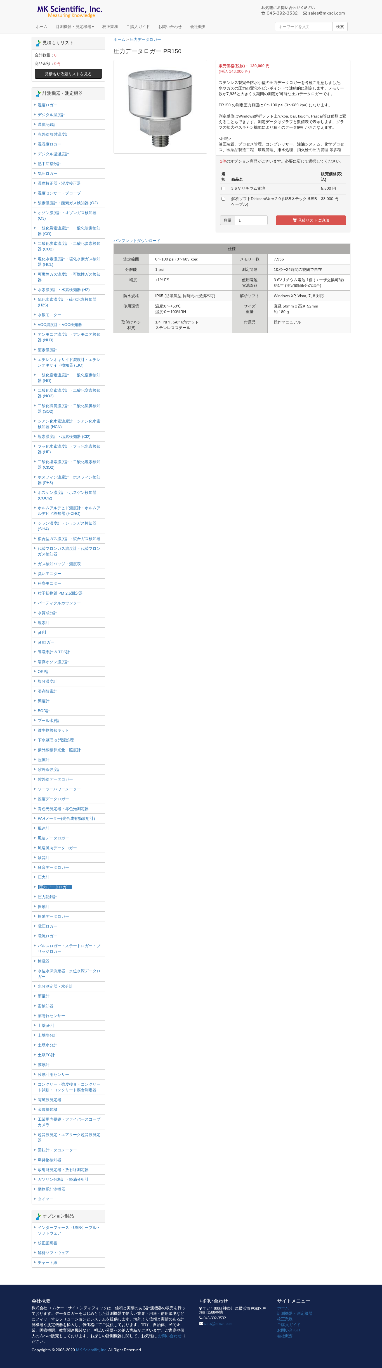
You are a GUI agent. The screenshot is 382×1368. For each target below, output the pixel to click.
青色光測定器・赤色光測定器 (63, 808)
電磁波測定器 (49, 1099)
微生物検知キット (53, 730)
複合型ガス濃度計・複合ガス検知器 (69, 538)
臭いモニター (49, 573)
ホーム (42, 26)
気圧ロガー (47, 173)
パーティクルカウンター (59, 603)
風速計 (43, 828)
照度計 (43, 759)
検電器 (43, 961)
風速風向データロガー (57, 848)
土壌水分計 (47, 1045)
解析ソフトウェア (53, 1252)
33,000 (327, 198)
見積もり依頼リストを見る (68, 74)
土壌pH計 (46, 1025)
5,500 (326, 188)
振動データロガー (53, 916)
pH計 (42, 632)
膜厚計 (43, 1064)
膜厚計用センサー (53, 1074)
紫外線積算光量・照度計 (59, 750)
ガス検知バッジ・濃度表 (59, 564)
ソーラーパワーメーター (59, 789)
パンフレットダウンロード (137, 240)
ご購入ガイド (138, 26)
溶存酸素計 (47, 691)
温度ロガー (47, 105)
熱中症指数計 (49, 163)
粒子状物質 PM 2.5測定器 (60, 593)
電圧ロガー (47, 926)
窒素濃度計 (47, 350)
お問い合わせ (170, 26)
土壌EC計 (46, 1055)
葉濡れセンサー (51, 1015)
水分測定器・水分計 (55, 986)
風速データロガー (53, 838)
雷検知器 (45, 1006)
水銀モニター (49, 315)
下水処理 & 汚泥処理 (56, 740)
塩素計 (43, 622)
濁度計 (43, 701)
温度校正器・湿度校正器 (59, 183)
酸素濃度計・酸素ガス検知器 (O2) (68, 203)
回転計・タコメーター (57, 1150)
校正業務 (110, 26)
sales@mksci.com (218, 1323)
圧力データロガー (145, 39)
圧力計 (43, 877)
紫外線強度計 (49, 769)
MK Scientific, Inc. (91, 1350)
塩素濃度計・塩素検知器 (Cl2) (64, 436)
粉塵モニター (49, 583)
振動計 (43, 906)
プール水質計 (49, 720)
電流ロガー (47, 936)
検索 (340, 26)
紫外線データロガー (55, 779)
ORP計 (44, 671)
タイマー (45, 1199)
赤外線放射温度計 (53, 134)
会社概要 (198, 26)
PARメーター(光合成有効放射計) (66, 818)
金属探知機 (47, 1109)
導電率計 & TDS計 (54, 652)
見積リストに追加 (313, 220)
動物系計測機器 (51, 1189)
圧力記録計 (47, 897)
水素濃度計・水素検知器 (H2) (64, 289)
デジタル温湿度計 (53, 154)
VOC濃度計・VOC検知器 (60, 324)
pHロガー (46, 642)
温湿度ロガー (49, 144)
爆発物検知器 (49, 1160)
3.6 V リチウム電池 (248, 188)
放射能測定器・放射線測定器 (63, 1169)
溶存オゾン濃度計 (53, 662)
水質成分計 (47, 613)
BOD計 (44, 710)
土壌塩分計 (47, 1035)
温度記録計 (47, 124)
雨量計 (43, 996)
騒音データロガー (53, 867)
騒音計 (43, 857)
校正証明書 (47, 1243)
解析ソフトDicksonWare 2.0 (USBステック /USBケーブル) (274, 201)
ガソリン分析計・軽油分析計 (63, 1179)
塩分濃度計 (47, 681)
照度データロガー (53, 799)
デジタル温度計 (51, 114)
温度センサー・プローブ (59, 193)
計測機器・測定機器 (73, 26)
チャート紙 (47, 1262)
